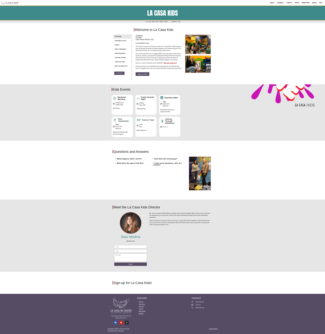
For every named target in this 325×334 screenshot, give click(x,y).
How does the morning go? (165, 159)
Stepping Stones (120, 57)
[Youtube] (121, 323)
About (272, 2)
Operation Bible (120, 53)
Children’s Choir (120, 40)
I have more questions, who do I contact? (167, 164)
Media (314, 2)
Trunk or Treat (120, 62)
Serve (297, 2)
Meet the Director (121, 66)
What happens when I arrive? (129, 159)
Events (289, 2)
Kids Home (118, 36)
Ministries (306, 2)
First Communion (120, 49)
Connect (280, 2)
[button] (131, 159)
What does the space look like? (130, 163)
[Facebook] (115, 323)
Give (320, 2)
